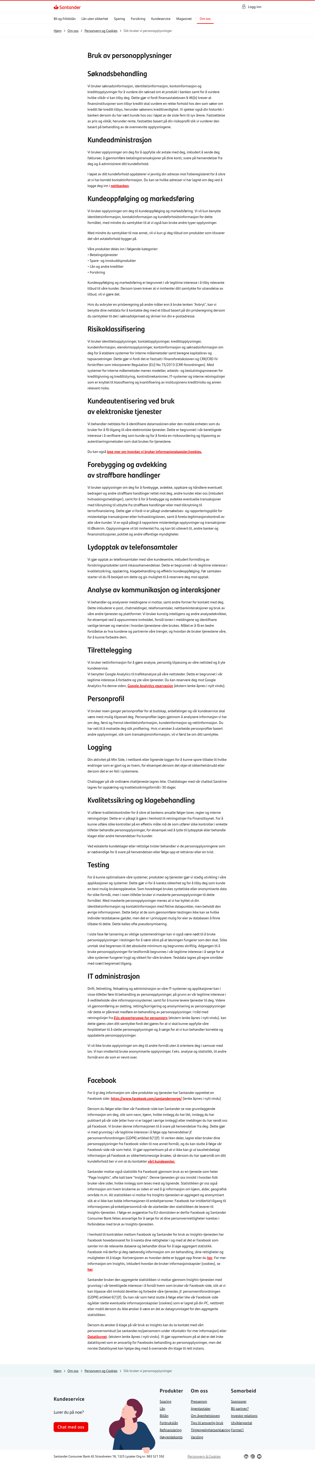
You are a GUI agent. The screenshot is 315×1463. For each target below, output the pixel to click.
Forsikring (138, 18)
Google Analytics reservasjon (150, 685)
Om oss (205, 18)
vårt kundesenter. (161, 1161)
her (209, 1257)
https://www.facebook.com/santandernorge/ (146, 1098)
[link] (57, 6)
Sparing (119, 18)
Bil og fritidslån (65, 18)
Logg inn (254, 6)
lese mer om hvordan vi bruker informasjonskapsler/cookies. (154, 451)
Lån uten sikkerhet (94, 18)
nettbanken (120, 185)
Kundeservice (161, 18)
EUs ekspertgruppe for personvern (141, 1017)
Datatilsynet (97, 1336)
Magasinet (184, 18)
